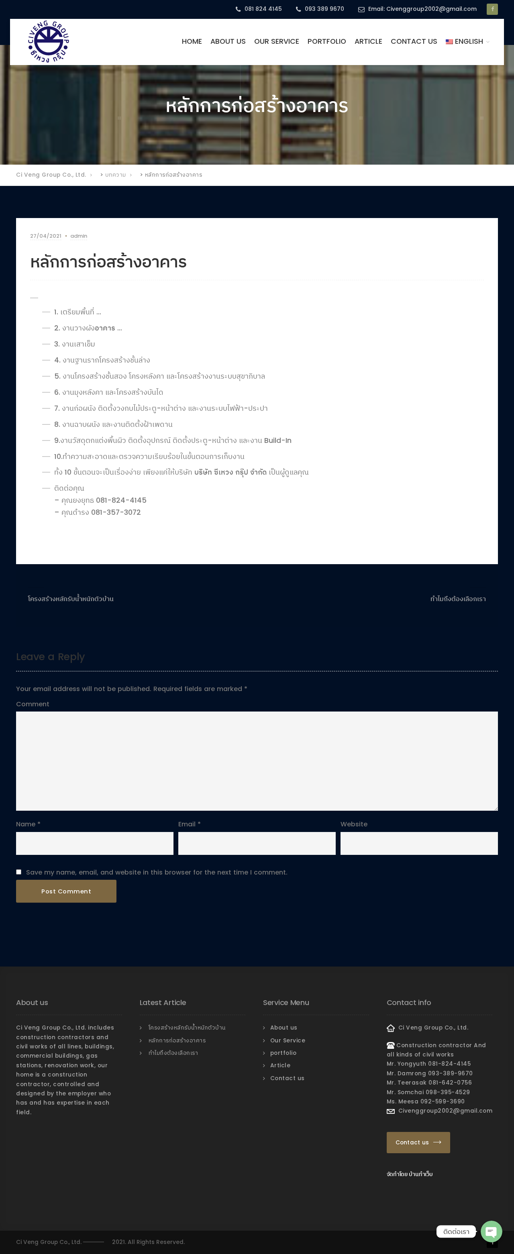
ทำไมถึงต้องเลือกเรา (458, 599)
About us (228, 41)
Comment (32, 704)
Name (25, 824)
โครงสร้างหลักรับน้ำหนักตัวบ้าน (71, 599)
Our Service (276, 41)
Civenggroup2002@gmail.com (444, 1111)
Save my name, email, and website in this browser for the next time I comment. (157, 872)
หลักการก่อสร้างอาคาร (177, 1040)
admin (78, 236)
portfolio (327, 41)
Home (192, 41)
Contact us (414, 41)
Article (368, 41)
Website (354, 824)
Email (187, 824)
